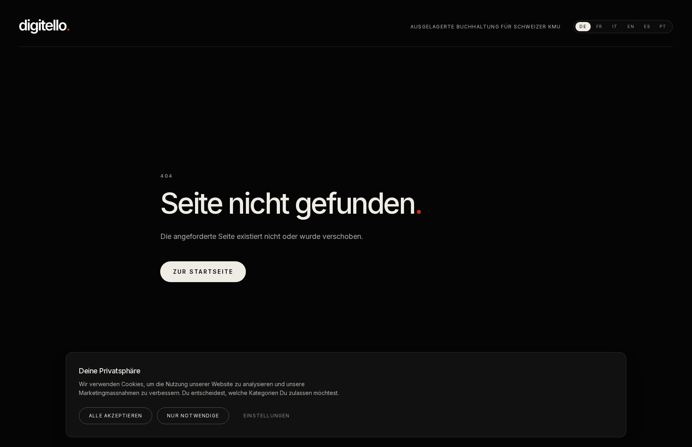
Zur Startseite (203, 271)
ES (647, 26)
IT (615, 26)
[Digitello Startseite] (44, 26)
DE (583, 26)
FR (599, 26)
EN (631, 26)
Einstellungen (266, 416)
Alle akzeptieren (115, 416)
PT (663, 26)
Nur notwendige (193, 416)
